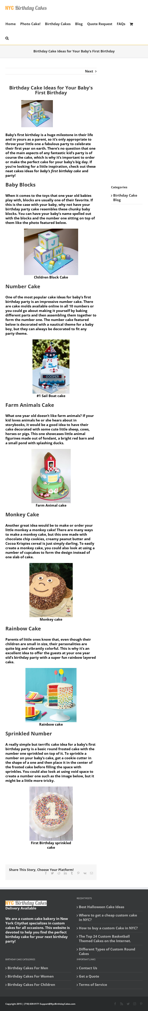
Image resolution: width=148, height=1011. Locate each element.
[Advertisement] (129, 122)
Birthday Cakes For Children (31, 984)
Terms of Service (93, 984)
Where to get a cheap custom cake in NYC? (108, 917)
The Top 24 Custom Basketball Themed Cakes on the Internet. (105, 938)
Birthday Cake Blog (125, 197)
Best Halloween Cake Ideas (101, 907)
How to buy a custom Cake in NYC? (108, 928)
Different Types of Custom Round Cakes (107, 951)
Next (89, 71)
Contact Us (88, 968)
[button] (7, 38)
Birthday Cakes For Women (31, 976)
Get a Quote (89, 976)
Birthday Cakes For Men (28, 968)
